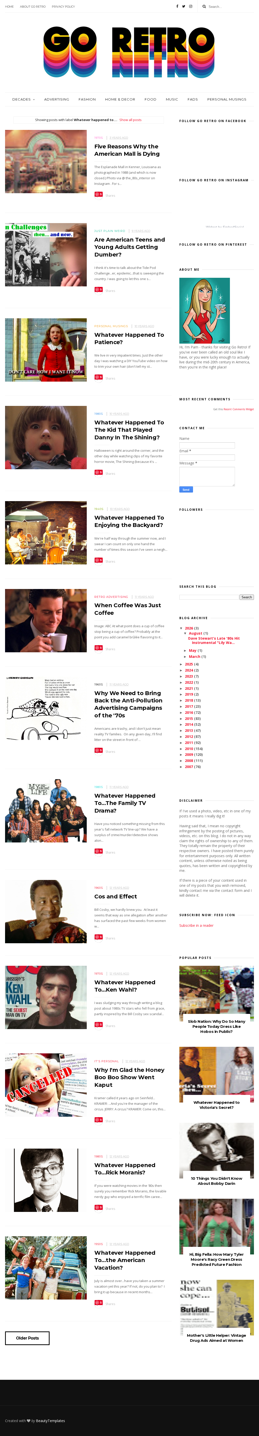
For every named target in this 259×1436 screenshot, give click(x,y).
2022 (189, 682)
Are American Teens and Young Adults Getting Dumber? (129, 247)
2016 (189, 712)
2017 (189, 706)
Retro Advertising (111, 597)
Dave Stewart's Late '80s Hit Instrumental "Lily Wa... (214, 640)
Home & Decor (120, 99)
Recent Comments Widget (239, 409)
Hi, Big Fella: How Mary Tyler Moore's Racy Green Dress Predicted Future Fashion (216, 1259)
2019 (189, 694)
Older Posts (27, 1338)
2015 (189, 718)
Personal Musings (227, 99)
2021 (189, 688)
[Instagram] (190, 6)
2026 (189, 628)
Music (172, 99)
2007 (189, 766)
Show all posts (130, 119)
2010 (189, 748)
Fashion (87, 99)
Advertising (56, 99)
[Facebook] (177, 6)
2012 (189, 736)
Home (9, 6)
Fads (193, 99)
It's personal (106, 1061)
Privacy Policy (63, 6)
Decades (21, 99)
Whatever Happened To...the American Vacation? (124, 1260)
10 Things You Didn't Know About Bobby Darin (216, 1181)
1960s (98, 684)
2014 (189, 724)
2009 (189, 754)
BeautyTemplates (50, 1420)
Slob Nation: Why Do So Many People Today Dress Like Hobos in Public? (216, 1026)
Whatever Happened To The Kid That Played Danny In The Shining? (129, 430)
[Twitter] (183, 6)
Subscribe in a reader (196, 925)
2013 (189, 730)
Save (99, 194)
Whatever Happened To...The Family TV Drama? (124, 803)
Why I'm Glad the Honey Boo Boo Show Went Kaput (129, 1077)
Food (151, 99)
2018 (189, 700)
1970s (98, 138)
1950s (98, 1244)
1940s (98, 509)
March (195, 656)
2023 (189, 676)
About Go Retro (33, 6)
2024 (189, 670)
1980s (98, 414)
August (196, 633)
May (193, 650)
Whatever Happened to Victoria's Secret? (216, 1105)
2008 (189, 760)
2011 (189, 742)
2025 (189, 664)
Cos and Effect (115, 896)
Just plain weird (109, 231)
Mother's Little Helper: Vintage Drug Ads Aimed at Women (216, 1338)
